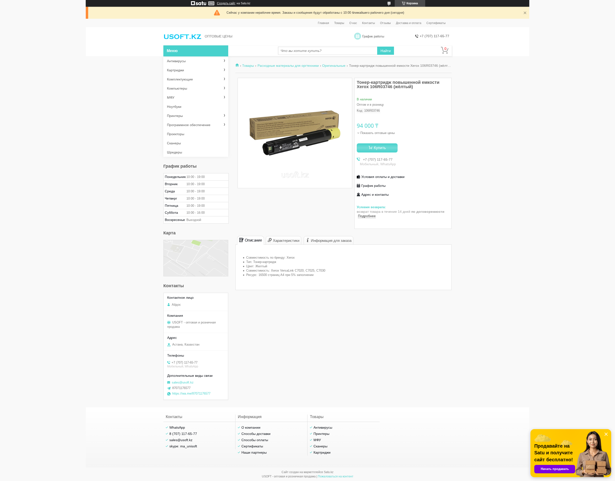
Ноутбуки (174, 107)
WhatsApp (177, 427)
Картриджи (175, 70)
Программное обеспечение (188, 125)
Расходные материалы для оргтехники (288, 65)
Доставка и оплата (408, 23)
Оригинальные (333, 65)
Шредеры (174, 152)
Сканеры (174, 143)
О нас (353, 23)
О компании (250, 427)
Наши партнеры (254, 452)
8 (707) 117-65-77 (183, 434)
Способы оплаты (254, 440)
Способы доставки (256, 434)
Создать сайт (226, 3)
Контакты (368, 23)
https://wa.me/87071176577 (191, 393)
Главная (323, 23)
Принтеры (175, 116)
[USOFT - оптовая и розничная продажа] (182, 36)
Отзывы (385, 23)
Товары (339, 23)
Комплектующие (180, 79)
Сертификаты (436, 23)
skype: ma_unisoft (183, 446)
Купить (380, 148)
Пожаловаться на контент (335, 476)
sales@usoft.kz (183, 382)
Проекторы (175, 134)
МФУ (170, 97)
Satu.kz (328, 472)
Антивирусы (176, 61)
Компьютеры (177, 88)
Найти (386, 51)
